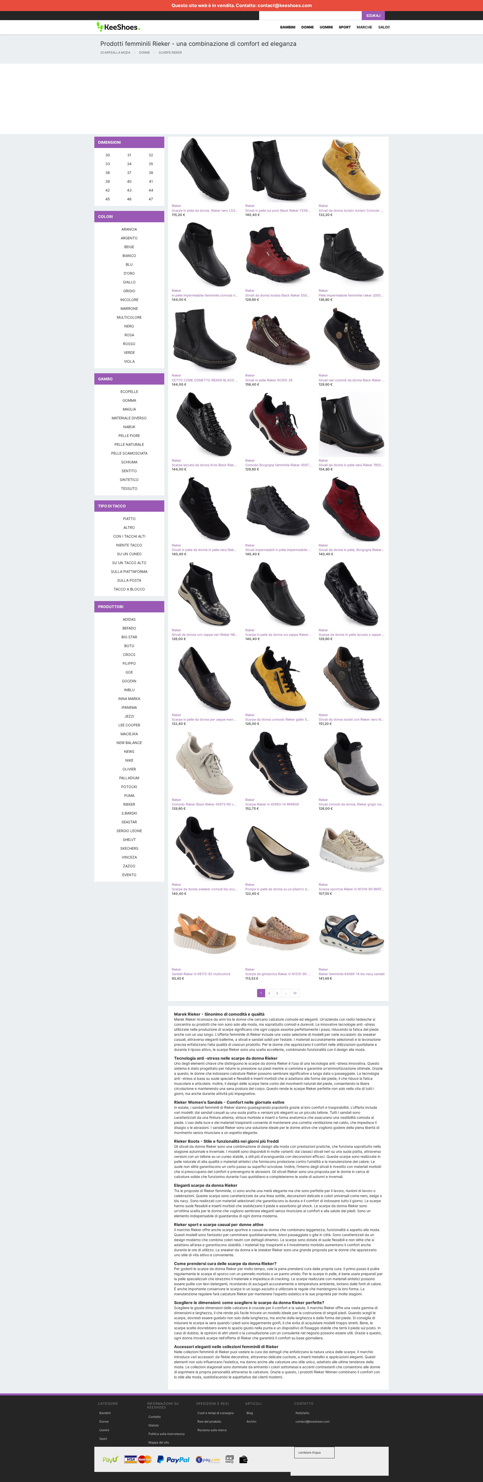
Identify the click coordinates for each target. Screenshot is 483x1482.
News (129, 751)
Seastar (129, 822)
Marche (364, 27)
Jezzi (129, 716)
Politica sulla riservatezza (166, 1434)
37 (129, 172)
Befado (129, 628)
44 (151, 190)
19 (294, 993)
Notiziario (302, 1413)
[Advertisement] (151, 99)
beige (129, 247)
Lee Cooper (129, 725)
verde (129, 352)
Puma (129, 795)
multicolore (129, 317)
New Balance (129, 742)
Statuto (153, 1425)
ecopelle (129, 391)
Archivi (251, 1421)
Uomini (104, 1430)
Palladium (129, 778)
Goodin (129, 681)
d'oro (129, 273)
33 (107, 164)
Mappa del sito (158, 1442)
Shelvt (129, 839)
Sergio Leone (129, 831)
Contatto (154, 1417)
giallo (129, 282)
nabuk (129, 427)
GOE (129, 672)
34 (129, 164)
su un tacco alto (129, 563)
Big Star (129, 637)
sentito (129, 471)
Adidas (129, 619)
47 (151, 199)
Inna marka (129, 698)
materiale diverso (129, 418)
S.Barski (129, 813)
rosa (129, 335)
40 (129, 181)
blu (129, 264)
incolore (129, 300)
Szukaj (373, 15)
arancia (129, 229)
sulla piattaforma (129, 571)
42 (107, 190)
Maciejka (129, 734)
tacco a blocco (129, 589)
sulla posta (129, 580)
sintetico (129, 479)
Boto (129, 646)
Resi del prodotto (209, 1421)
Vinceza (129, 857)
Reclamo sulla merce (212, 1430)
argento (129, 238)
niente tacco (129, 545)
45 (107, 199)
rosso (129, 344)
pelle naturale (129, 444)
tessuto (129, 488)
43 (129, 190)
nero (129, 326)
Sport (103, 1438)
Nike (129, 760)
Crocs (129, 654)
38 (151, 172)
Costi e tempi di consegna (215, 1413)
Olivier (129, 769)
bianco (129, 255)
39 (107, 181)
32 (151, 155)
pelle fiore (129, 435)
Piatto (129, 518)
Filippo (129, 663)
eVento (129, 875)
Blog (250, 1413)
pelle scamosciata (129, 453)
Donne (104, 1421)
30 (107, 155)
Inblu (129, 690)
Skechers (129, 848)
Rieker (129, 804)
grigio (129, 291)
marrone (129, 308)
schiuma (129, 462)
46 (129, 199)
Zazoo (129, 866)
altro (129, 527)
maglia (129, 409)
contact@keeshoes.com (285, 5)
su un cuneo (129, 554)
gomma (129, 400)
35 (151, 164)
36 (107, 172)
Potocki (129, 787)
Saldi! (384, 27)
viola (129, 361)
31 (129, 155)
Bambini (105, 1413)
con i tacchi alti (129, 536)
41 (151, 181)
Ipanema (129, 707)
